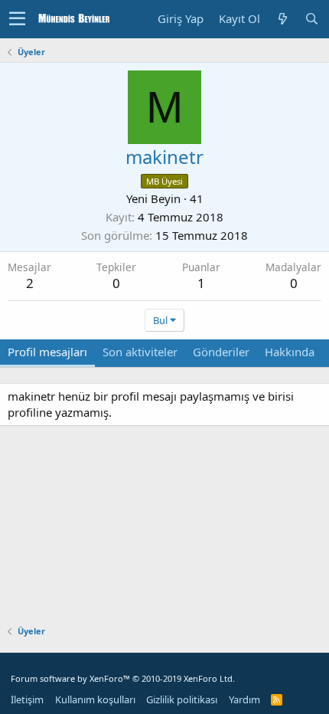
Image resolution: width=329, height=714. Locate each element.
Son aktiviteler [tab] (140, 351)
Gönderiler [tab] (221, 351)
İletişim (27, 699)
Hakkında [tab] (289, 351)
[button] (17, 19)
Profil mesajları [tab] (47, 351)
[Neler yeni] (282, 19)
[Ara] (311, 19)
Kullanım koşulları (95, 699)
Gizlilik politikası (181, 699)
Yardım (244, 699)
